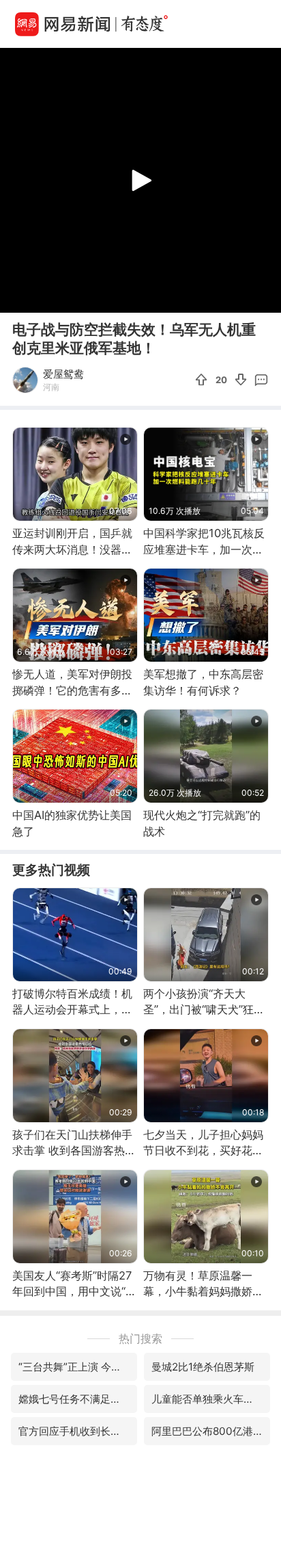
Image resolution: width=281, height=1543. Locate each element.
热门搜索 (140, 1338)
